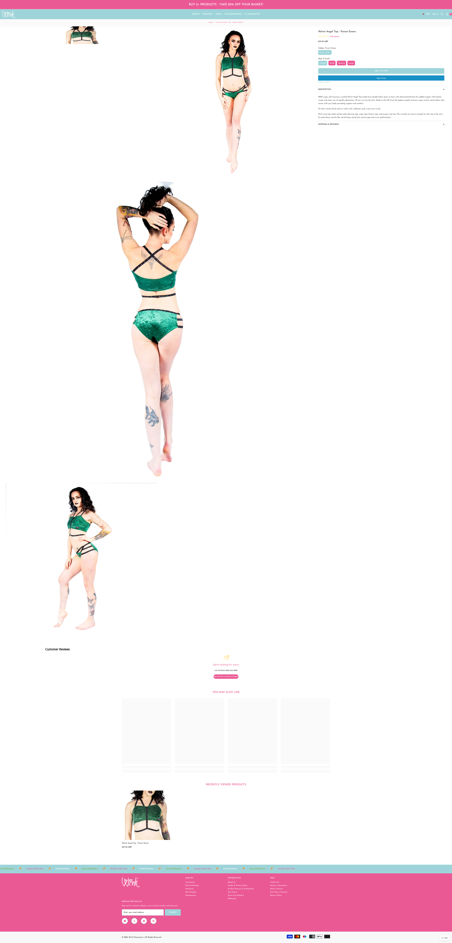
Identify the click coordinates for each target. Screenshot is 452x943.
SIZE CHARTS (324, 82)
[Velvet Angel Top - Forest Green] (146, 815)
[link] (146, 767)
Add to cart (381, 71)
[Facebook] (134, 921)
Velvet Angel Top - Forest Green (135, 843)
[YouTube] (144, 921)
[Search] (442, 14)
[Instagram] (125, 921)
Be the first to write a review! (226, 676)
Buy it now (381, 78)
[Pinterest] (153, 921)
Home (211, 22)
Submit (172, 912)
